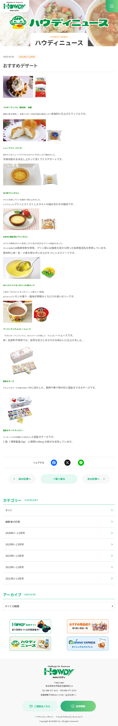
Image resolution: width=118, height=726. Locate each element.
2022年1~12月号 (14, 567)
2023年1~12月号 (14, 556)
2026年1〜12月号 (15, 533)
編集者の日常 (12, 521)
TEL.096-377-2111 (50, 690)
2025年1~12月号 (14, 544)
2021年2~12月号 (14, 578)
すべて (8, 510)
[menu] (112, 6)
